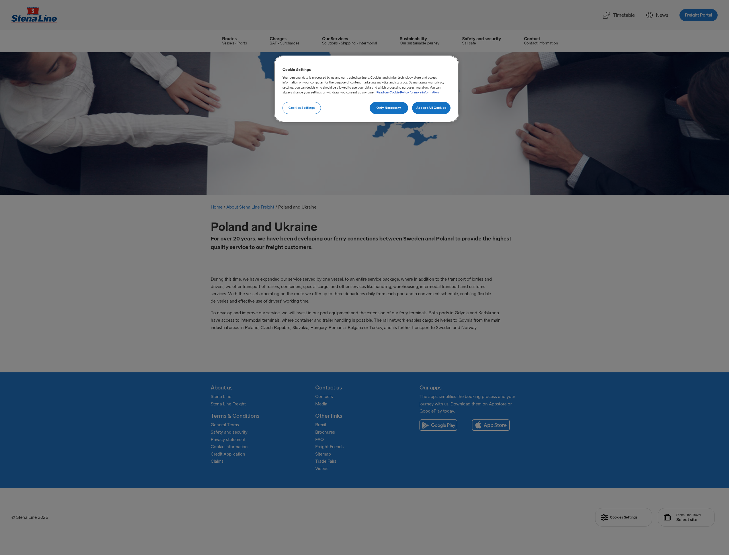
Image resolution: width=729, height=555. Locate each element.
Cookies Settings (301, 108)
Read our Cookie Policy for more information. (407, 92)
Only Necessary (388, 108)
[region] (366, 89)
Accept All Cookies (431, 108)
